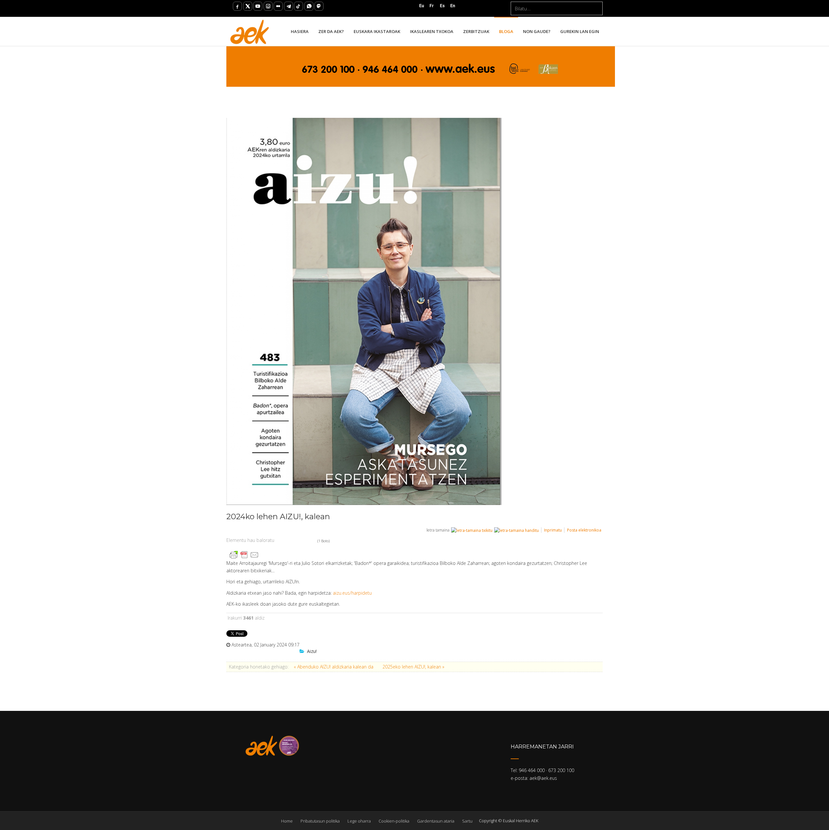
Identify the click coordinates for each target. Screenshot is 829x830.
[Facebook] (237, 6)
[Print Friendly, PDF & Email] (244, 554)
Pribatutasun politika (320, 821)
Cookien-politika (394, 821)
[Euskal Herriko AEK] (250, 31)
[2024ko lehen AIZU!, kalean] (411, 311)
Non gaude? (537, 31)
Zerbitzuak (476, 31)
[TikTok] (298, 6)
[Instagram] (268, 6)
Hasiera (300, 31)
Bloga (506, 31)
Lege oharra (359, 821)
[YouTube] (257, 6)
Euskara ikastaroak (377, 31)
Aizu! (312, 651)
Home (287, 821)
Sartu (467, 821)
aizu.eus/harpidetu (352, 593)
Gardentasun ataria (435, 821)
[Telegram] (288, 6)
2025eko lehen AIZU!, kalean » (413, 667)
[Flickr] (278, 6)
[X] (247, 6)
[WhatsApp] (308, 6)
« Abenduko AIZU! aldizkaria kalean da (334, 667)
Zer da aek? (331, 31)
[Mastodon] (319, 6)
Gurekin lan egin (579, 31)
